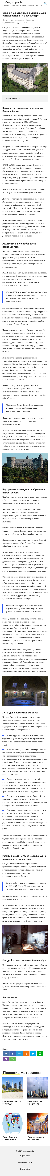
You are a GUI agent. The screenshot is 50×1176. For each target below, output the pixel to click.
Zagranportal (14, 2)
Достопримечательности (13, 20)
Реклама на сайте (25, 1162)
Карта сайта (25, 1156)
